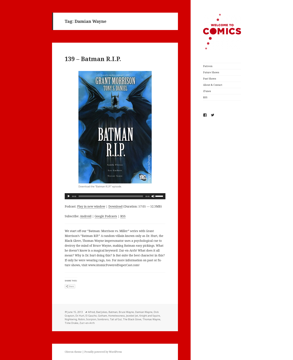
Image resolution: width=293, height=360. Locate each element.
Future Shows (211, 72)
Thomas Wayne (151, 319)
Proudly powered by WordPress (103, 351)
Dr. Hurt (79, 315)
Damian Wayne (143, 312)
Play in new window (91, 206)
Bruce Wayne (126, 312)
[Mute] (152, 196)
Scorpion (91, 319)
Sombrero (103, 319)
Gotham (102, 315)
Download (115, 206)
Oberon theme (73, 351)
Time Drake (71, 323)
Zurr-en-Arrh (87, 323)
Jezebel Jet (132, 315)
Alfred (91, 312)
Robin (81, 319)
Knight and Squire (149, 315)
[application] (115, 196)
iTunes (207, 91)
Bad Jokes (101, 312)
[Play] (68, 196)
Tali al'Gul (116, 319)
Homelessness (116, 315)
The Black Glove (132, 319)
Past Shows (209, 78)
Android (85, 216)
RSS (205, 97)
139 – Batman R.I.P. (93, 59)
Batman (113, 312)
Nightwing (71, 319)
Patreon (207, 66)
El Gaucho (91, 315)
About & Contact (212, 85)
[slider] (159, 196)
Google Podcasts (106, 216)
